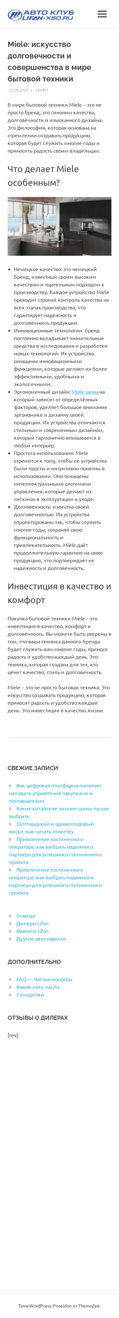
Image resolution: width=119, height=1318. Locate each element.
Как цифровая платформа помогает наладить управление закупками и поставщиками (55, 793)
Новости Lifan (33, 931)
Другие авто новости (41, 938)
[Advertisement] (59, 1173)
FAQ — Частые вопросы (44, 979)
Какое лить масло (38, 986)
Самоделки (30, 994)
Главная (26, 915)
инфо (42, 90)
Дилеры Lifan (33, 923)
